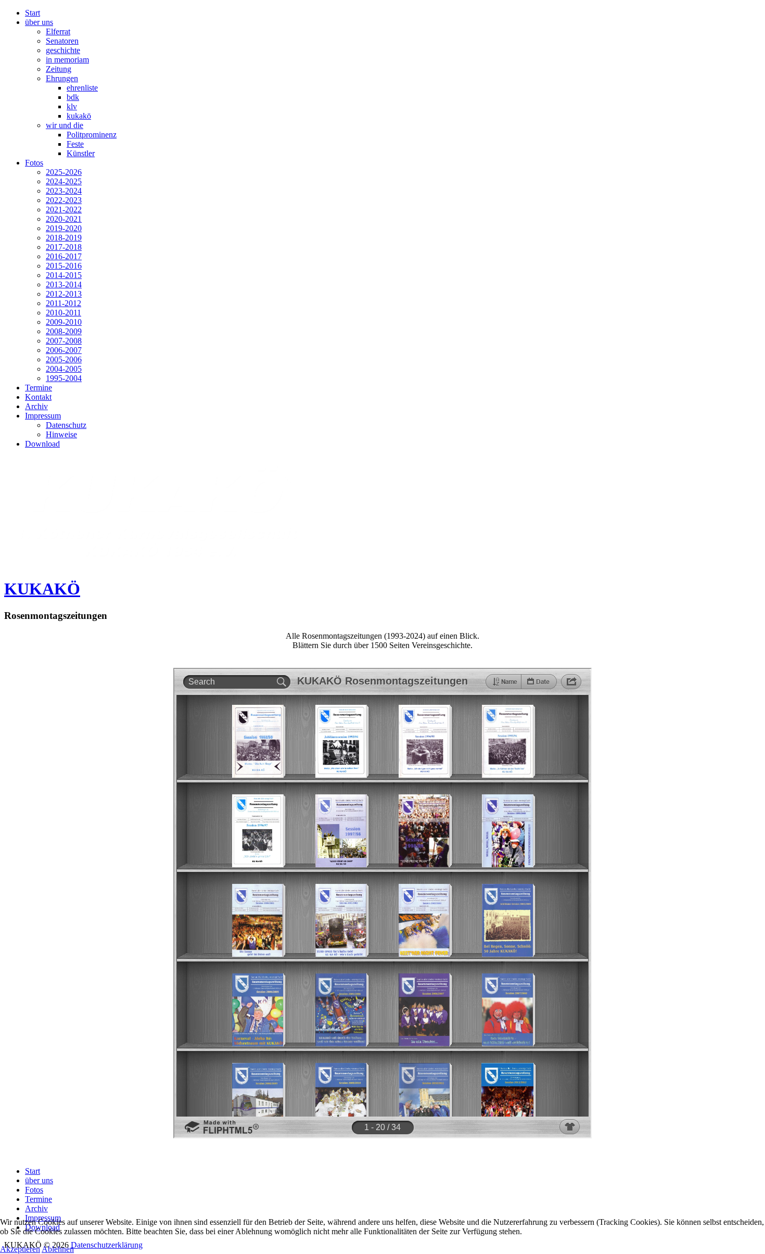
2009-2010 (64, 322)
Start (32, 12)
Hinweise (61, 434)
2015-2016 (64, 265)
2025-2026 (64, 172)
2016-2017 (64, 256)
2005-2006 (64, 359)
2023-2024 (64, 190)
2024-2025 (64, 181)
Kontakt (38, 396)
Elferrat (58, 31)
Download (42, 443)
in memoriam (67, 59)
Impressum (43, 415)
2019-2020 (64, 228)
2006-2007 (64, 350)
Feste (75, 144)
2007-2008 (64, 340)
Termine (38, 387)
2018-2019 (64, 237)
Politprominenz (92, 134)
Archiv (36, 406)
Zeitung (58, 69)
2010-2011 (63, 312)
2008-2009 (64, 331)
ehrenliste (82, 87)
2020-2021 (64, 218)
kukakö (79, 115)
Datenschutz (66, 425)
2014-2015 (64, 275)
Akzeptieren (20, 1249)
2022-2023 (64, 200)
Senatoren (62, 40)
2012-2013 (64, 293)
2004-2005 (64, 368)
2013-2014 (64, 284)
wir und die (64, 125)
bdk (73, 97)
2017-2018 (64, 247)
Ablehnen (58, 1249)
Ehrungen (62, 78)
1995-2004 (64, 378)
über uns (39, 22)
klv (72, 106)
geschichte (63, 50)
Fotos (34, 162)
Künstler (81, 153)
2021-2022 (64, 209)
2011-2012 (63, 303)
